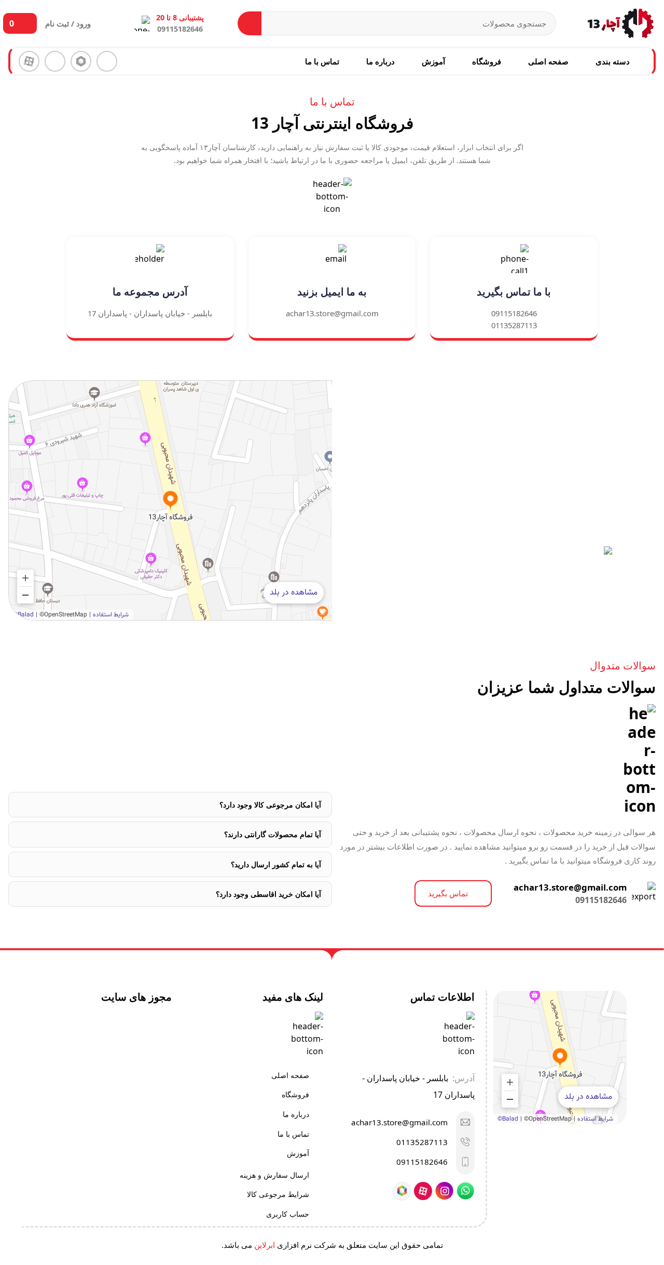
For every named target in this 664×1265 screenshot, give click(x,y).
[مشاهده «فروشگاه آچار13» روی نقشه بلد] (170, 500)
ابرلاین (264, 1245)
